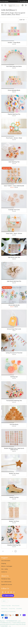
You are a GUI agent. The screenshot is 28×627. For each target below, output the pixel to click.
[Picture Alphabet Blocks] (14, 80)
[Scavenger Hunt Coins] (14, 199)
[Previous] (6, 551)
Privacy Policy (12, 608)
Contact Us (4, 572)
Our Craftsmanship (6, 581)
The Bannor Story (5, 579)
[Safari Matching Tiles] (14, 151)
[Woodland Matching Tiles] (14, 534)
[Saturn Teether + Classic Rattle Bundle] (14, 175)
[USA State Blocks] (14, 414)
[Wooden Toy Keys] (14, 487)
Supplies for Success (6, 584)
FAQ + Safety (4, 569)
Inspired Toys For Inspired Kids (8, 611)
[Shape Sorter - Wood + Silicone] (14, 223)
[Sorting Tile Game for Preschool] (14, 342)
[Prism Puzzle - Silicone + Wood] (14, 127)
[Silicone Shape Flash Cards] (14, 318)
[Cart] (25, 5)
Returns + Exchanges (6, 566)
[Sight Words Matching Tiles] (14, 271)
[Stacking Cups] (14, 366)
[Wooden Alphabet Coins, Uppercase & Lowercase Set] (14, 438)
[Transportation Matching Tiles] (14, 390)
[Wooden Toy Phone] (14, 511)
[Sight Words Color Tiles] (14, 247)
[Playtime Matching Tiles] (14, 103)
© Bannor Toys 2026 (6, 605)
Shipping (3, 563)
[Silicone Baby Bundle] (14, 294)
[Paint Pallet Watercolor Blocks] (14, 56)
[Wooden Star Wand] (14, 463)
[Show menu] (2, 5)
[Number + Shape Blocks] (14, 32)
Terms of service (15, 605)
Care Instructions (5, 560)
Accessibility (19, 608)
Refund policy (4, 608)
